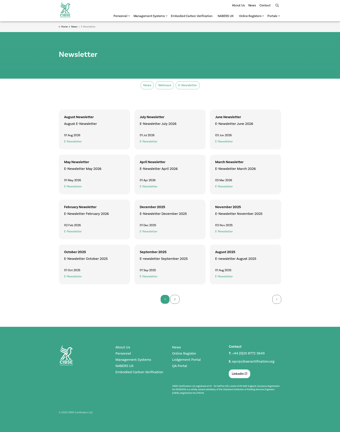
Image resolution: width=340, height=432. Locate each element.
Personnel (120, 16)
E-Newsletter (187, 85)
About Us (238, 5)
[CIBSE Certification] (65, 10)
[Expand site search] (277, 5)
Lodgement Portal (186, 359)
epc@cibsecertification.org (253, 361)
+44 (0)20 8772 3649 (248, 353)
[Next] (276, 299)
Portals (272, 16)
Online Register (184, 353)
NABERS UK (226, 16)
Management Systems (149, 16)
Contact (265, 5)
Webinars (164, 85)
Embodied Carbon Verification (191, 16)
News (252, 5)
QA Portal (179, 366)
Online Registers (250, 16)
